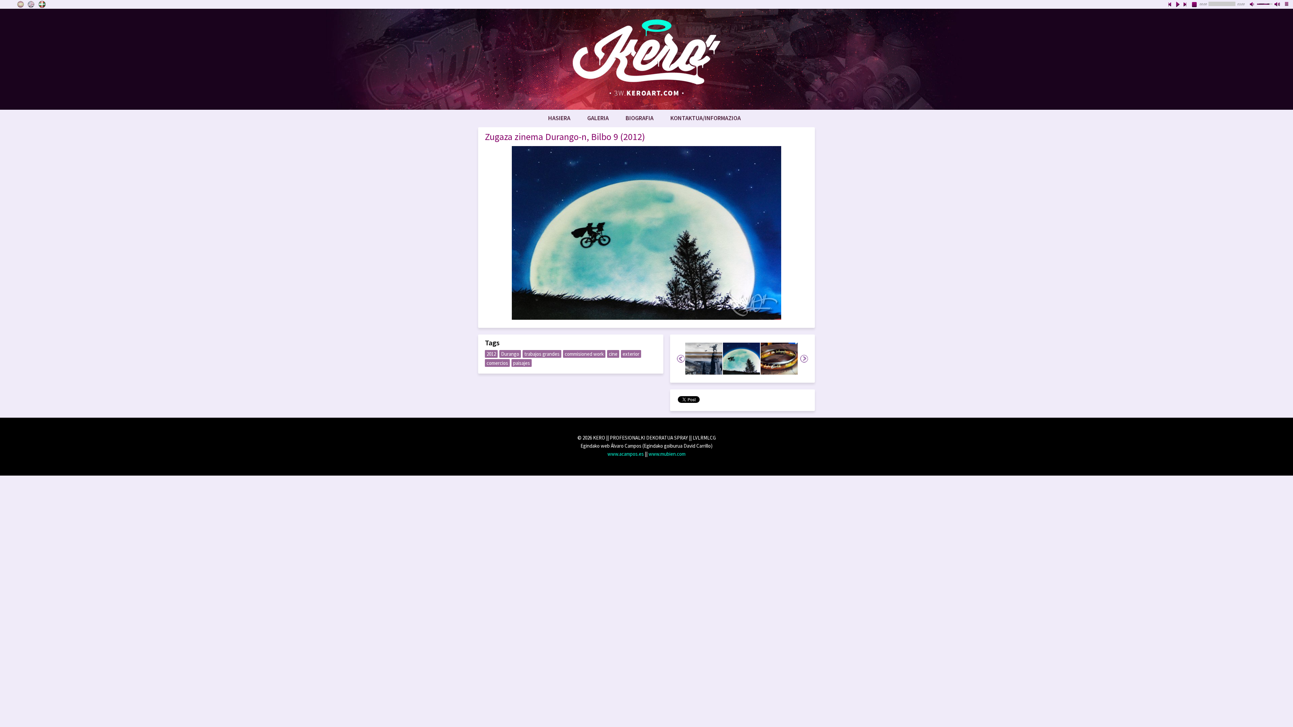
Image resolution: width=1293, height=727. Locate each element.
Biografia (640, 118)
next (1185, 5)
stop (1195, 5)
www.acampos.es (625, 454)
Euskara (42, 4)
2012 (491, 354)
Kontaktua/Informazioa (705, 118)
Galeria (598, 118)
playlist (1287, 5)
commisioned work (584, 354)
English (31, 4)
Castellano (20, 4)
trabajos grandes (542, 354)
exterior (631, 354)
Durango (510, 354)
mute (1253, 5)
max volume (1277, 5)
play (1177, 5)
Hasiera (559, 118)
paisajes (521, 363)
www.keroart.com (646, 59)
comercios (497, 363)
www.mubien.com (667, 454)
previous (1170, 5)
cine (613, 354)
